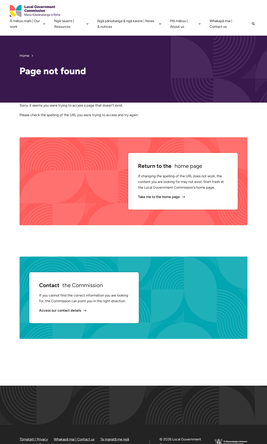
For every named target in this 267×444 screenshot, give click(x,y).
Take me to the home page (159, 197)
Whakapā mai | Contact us (221, 24)
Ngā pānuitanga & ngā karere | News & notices (125, 24)
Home (24, 55)
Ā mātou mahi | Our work (25, 24)
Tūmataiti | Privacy (34, 439)
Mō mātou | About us (179, 24)
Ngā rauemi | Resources (64, 24)
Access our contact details (60, 310)
